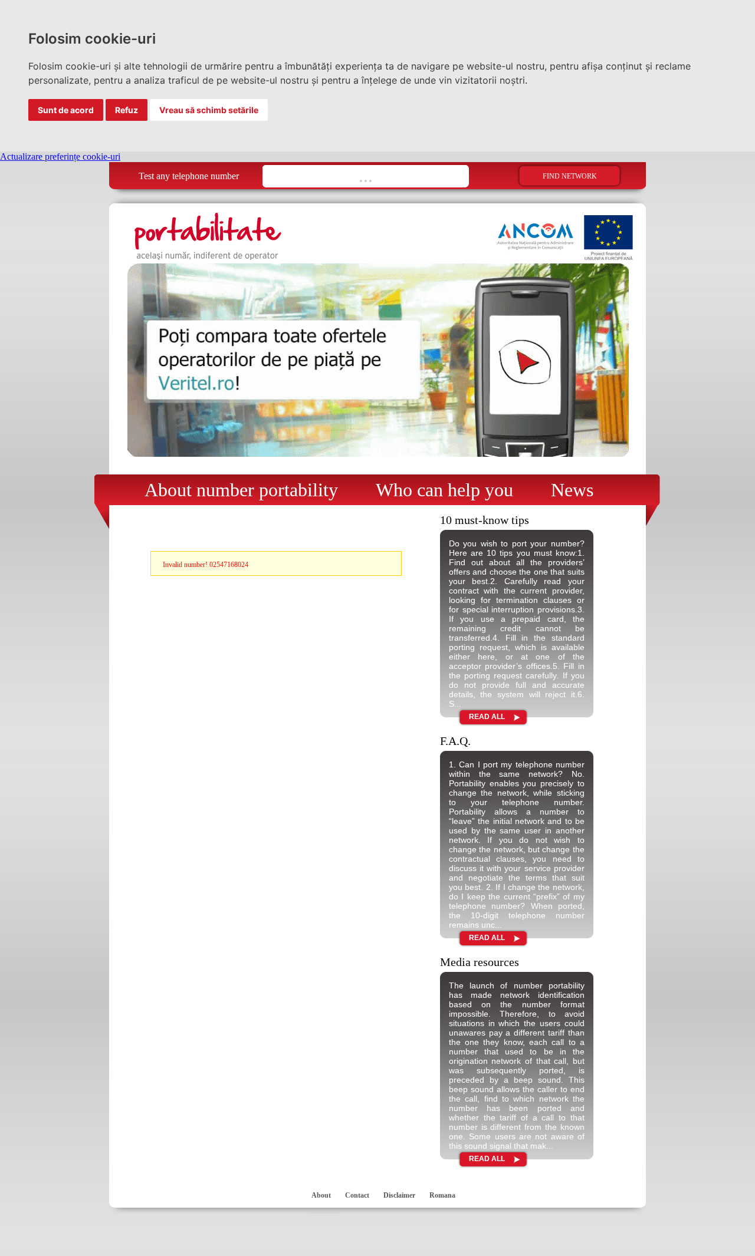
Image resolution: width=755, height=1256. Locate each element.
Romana (442, 1195)
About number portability (241, 489)
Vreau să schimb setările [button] (208, 110)
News (572, 489)
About (321, 1195)
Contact (357, 1195)
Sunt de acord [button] (66, 110)
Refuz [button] (126, 110)
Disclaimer (399, 1195)
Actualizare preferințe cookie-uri (60, 156)
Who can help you (444, 489)
